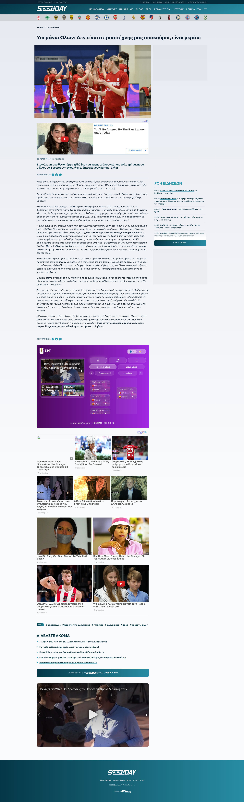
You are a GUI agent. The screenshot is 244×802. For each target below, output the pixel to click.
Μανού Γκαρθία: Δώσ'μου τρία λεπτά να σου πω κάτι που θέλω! (69, 647)
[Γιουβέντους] (160, 17)
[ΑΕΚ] (56, 17)
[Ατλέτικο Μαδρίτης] (151, 17)
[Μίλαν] (169, 17)
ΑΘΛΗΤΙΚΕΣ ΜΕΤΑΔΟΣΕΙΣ (175, 2)
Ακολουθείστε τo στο (93, 672)
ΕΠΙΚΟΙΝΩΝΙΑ (105, 780)
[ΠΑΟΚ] (64, 17)
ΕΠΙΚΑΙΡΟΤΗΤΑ (162, 9)
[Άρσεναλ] (115, 17)
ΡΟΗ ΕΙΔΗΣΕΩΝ (194, 9)
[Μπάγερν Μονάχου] (187, 17)
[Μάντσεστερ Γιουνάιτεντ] (88, 17)
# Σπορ (124, 625)
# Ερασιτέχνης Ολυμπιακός (76, 625)
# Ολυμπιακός (112, 625)
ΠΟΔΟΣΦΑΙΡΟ (96, 9)
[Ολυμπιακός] (38, 17)
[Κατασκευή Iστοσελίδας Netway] (126, 791)
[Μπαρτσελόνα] (142, 17)
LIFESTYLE (178, 9)
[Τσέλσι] (106, 17)
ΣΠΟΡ (149, 9)
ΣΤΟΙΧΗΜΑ (144, 2)
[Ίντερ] (178, 17)
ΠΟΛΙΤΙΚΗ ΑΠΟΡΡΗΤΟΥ (122, 780)
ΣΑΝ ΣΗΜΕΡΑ (157, 2)
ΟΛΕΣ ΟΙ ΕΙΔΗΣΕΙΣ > (180, 243)
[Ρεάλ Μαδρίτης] (133, 17)
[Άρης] (71, 17)
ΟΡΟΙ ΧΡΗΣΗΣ (138, 780)
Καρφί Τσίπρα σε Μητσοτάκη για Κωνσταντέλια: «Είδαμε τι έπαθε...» (71, 652)
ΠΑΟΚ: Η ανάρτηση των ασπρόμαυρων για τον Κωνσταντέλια (68, 662)
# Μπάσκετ (97, 625)
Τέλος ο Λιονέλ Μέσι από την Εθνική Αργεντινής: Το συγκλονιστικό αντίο (73, 641)
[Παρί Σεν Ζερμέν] (196, 17)
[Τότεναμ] (124, 17)
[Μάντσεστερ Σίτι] (97, 17)
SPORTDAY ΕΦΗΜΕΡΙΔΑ (197, 2)
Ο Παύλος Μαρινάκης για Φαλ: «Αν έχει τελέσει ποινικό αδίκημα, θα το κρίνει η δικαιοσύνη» (82, 657)
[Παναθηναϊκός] (47, 17)
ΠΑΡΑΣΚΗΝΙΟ (126, 9)
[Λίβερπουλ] (79, 17)
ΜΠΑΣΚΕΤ (111, 9)
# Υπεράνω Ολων (139, 625)
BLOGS (139, 9)
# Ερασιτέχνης (53, 625)
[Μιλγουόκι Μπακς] (205, 17)
